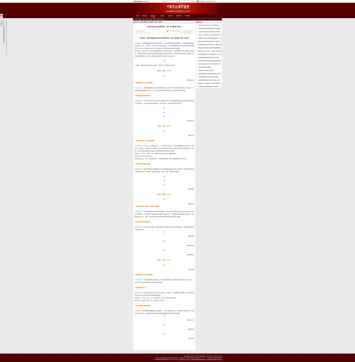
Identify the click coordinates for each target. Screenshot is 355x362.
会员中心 (214, 1)
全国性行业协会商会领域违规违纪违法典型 (209, 60)
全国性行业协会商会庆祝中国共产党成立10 (209, 41)
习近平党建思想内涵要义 (204, 67)
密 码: (178, 1)
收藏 (175, 31)
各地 (147, 19)
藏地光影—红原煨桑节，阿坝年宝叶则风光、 (210, 83)
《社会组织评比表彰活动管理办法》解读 (209, 31)
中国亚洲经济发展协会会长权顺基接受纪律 (209, 48)
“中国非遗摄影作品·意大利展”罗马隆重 (208, 77)
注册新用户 (203, 1)
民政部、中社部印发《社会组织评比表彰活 (209, 35)
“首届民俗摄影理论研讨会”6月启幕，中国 (209, 80)
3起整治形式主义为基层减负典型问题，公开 (210, 38)
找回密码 (208, 1)
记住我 (193, 1)
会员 (143, 19)
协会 (136, 19)
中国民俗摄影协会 (144, 22)
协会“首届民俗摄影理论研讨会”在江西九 (209, 57)
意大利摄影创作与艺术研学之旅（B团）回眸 (210, 44)
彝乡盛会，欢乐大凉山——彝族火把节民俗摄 (210, 51)
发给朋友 (185, 31)
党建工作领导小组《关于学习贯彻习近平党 (209, 64)
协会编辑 (142, 31)
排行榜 (170, 31)
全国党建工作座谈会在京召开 (206, 70)
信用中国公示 (202, 359)
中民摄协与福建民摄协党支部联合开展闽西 (209, 28)
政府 (162, 19)
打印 (180, 31)
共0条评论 (182, 33)
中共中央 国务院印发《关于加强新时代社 (209, 25)
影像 (158, 19)
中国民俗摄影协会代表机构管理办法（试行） (210, 54)
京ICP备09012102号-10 (185, 359)
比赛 (154, 19)
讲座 (151, 19)
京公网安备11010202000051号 (214, 359)
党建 (140, 19)
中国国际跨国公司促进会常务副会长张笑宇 (209, 73)
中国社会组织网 (195, 359)
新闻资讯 (152, 22)
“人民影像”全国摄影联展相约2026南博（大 (209, 86)
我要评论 (189, 33)
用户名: (164, 1)
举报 (191, 31)
